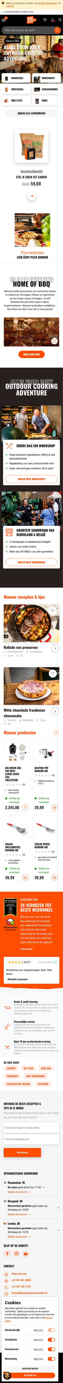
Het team (28, 1068)
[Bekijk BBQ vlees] (16, 100)
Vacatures (12, 1076)
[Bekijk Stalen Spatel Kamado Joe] (46, 848)
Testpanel (43, 1084)
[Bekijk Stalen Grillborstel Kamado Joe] (17, 848)
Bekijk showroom (17, 1192)
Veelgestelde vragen (18, 1084)
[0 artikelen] (5, 19)
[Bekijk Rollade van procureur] (31, 631)
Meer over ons (31, 354)
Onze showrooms (35, 1076)
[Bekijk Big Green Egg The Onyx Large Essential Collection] (17, 775)
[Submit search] (57, 30)
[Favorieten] (45, 19)
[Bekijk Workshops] (46, 78)
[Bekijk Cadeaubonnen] (46, 89)
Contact (11, 1068)
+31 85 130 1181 (21, 1286)
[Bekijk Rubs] (46, 100)
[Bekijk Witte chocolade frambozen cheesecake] (31, 696)
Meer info (38, 1330)
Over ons (46, 1068)
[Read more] (31, 235)
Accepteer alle (30, 1375)
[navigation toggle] (58, 20)
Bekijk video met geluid (54, 341)
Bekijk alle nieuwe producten (57, 733)
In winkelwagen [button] (54, 807)
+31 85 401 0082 (21, 1280)
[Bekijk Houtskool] (16, 89)
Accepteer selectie (30, 1368)
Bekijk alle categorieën (31, 113)
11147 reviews (45, 962)
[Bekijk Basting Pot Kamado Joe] (46, 775)
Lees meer (26, 948)
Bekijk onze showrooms (31, 562)
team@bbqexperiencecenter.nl (29, 1292)
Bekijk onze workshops (31, 479)
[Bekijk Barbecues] (16, 78)
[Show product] (31, 165)
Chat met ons (19, 1273)
